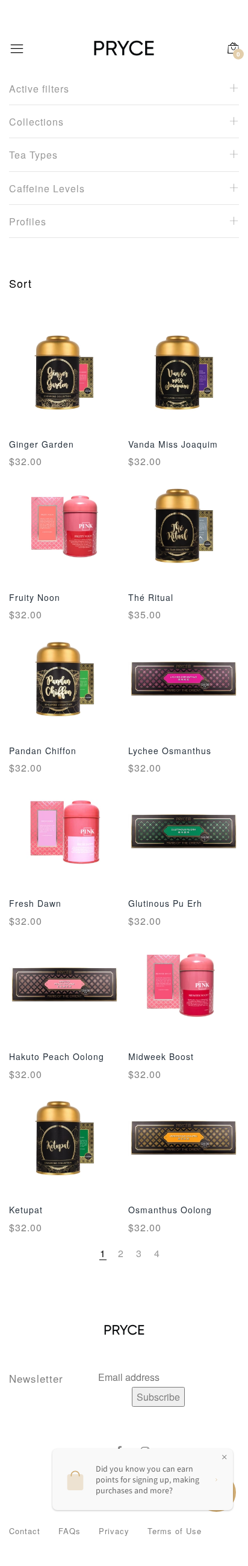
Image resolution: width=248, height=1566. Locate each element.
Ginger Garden (41, 444)
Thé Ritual (150, 597)
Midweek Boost (161, 1056)
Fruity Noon (34, 597)
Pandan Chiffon (42, 751)
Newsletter (36, 1378)
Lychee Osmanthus (169, 751)
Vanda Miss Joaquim (173, 444)
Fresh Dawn (35, 903)
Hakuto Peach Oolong (56, 1056)
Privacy (114, 1531)
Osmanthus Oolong (170, 1210)
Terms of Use (174, 1531)
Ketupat (26, 1210)
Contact (24, 1531)
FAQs (69, 1531)
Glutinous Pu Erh (165, 903)
